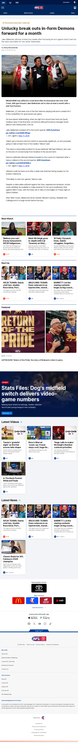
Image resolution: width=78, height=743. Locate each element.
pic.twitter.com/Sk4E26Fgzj (18, 133)
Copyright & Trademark (38, 732)
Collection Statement (52, 644)
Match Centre (28, 13)
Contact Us (5, 669)
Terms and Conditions (39, 726)
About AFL (5, 654)
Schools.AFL (5, 690)
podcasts (9, 356)
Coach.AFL (5, 683)
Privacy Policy (40, 644)
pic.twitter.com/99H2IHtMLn (18, 163)
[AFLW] (10, 3)
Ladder (52, 13)
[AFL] (3, 3)
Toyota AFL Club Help (8, 661)
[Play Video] (39, 76)
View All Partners (37, 607)
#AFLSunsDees (53, 130)
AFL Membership (6, 694)
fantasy (11, 572)
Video (5, 13)
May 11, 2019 (24, 136)
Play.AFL (4, 679)
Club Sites (66, 2)
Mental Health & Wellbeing (9, 657)
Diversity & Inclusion (8, 665)
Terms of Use (30, 644)
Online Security (39, 735)
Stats (73, 13)
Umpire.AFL (5, 686)
